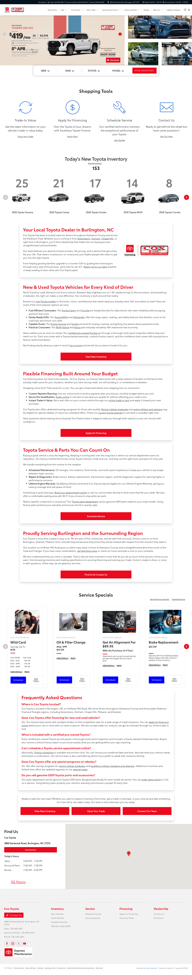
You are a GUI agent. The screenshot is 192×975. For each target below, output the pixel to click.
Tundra (75, 323)
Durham (96, 238)
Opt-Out (99, 968)
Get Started (119, 140)
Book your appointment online (71, 492)
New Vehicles (57, 913)
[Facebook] (7, 943)
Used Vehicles (57, 918)
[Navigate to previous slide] (2, 40)
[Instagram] (13, 943)
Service (90, 908)
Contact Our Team (147, 811)
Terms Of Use (30, 968)
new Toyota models (46, 301)
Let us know (75, 345)
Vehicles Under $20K (60, 926)
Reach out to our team (95, 266)
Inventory (57, 908)
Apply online (62, 396)
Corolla (85, 310)
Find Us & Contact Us (96, 574)
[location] (108, 2)
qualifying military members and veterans (112, 765)
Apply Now (72, 136)
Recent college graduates (114, 409)
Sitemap (40, 968)
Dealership (161, 908)
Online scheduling (44, 752)
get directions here (87, 550)
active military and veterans (148, 409)
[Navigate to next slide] (122, 40)
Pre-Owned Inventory (144, 59)
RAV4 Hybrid (62, 327)
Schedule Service (178, 59)
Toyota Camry (69, 310)
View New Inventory (96, 356)
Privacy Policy (19, 968)
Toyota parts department (85, 501)
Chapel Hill (107, 238)
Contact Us (15, 915)
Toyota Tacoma (58, 323)
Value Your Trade (25, 136)
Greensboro (83, 238)
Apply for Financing (96, 432)
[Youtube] (24, 943)
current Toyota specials (110, 412)
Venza (77, 327)
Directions (158, 918)
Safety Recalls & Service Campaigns (80, 968)
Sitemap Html (50, 968)
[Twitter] (19, 943)
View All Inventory (95, 163)
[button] (129, 853)
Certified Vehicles (59, 922)
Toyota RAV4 (61, 317)
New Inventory (144, 32)
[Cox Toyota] (14, 9)
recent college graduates (72, 765)
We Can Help (166, 136)
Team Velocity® (151, 968)
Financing (125, 908)
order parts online (151, 779)
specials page (80, 769)
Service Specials (92, 918)
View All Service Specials (160, 599)
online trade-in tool (119, 400)
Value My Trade (126, 918)
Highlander (79, 317)
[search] (189, 10)
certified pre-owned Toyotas (83, 332)
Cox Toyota (8, 968)
